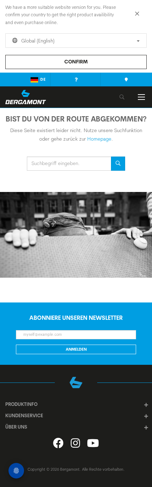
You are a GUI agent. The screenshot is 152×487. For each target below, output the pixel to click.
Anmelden (76, 349)
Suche (118, 164)
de (43, 79)
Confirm (76, 61)
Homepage (99, 139)
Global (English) (37, 41)
